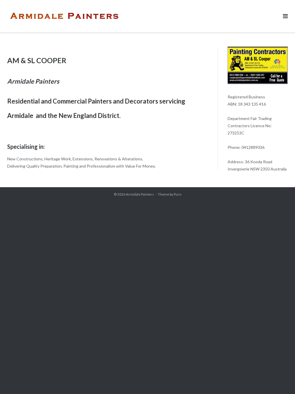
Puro (177, 194)
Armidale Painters (140, 194)
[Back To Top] (281, 380)
